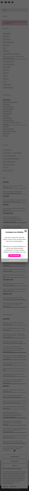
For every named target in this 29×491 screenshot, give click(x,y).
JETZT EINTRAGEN (14, 255)
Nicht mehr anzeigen (14, 260)
